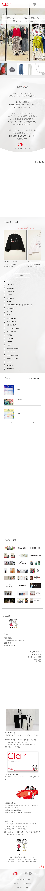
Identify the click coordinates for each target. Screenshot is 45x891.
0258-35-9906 (8, 643)
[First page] (12, 423)
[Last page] (33, 423)
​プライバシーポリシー (22, 879)
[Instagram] (35, 660)
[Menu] (39, 4)
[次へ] (42, 32)
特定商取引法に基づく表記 (22, 883)
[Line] (34, 4)
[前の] (2, 32)
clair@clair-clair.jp (9, 645)
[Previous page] (17, 423)
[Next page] (28, 423)
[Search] (29, 4)
